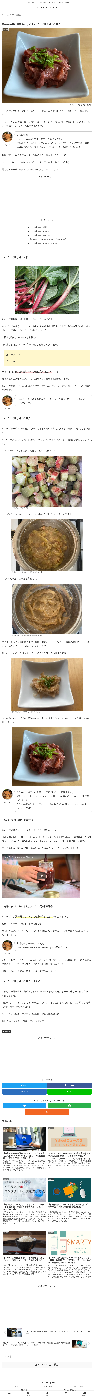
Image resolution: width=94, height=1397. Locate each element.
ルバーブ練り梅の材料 (37, 227)
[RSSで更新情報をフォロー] (47, 1112)
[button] (87, 673)
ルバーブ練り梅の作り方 (38, 231)
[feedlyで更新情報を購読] (69, 1105)
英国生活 (7, 1032)
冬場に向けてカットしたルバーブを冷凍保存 (47, 239)
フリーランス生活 (78, 1386)
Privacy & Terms (70, 1390)
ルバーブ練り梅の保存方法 (39, 235)
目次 (43, 220)
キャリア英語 (47, 1386)
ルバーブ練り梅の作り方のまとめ (42, 243)
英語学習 (16, 1386)
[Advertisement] (47, 196)
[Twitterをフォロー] (24, 1105)
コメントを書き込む (47, 1364)
